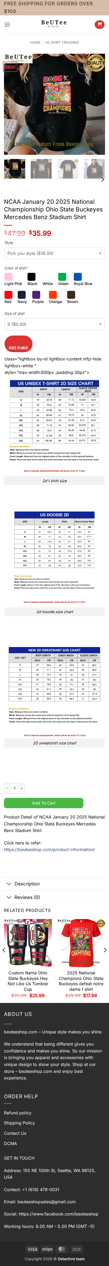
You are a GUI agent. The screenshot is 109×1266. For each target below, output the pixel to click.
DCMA (10, 1143)
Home (35, 42)
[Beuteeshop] (54, 24)
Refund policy (17, 1112)
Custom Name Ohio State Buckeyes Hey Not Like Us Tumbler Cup (28, 981)
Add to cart (43, 803)
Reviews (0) (27, 897)
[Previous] (12, 104)
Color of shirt (16, 268)
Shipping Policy (19, 1122)
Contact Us (15, 1133)
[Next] (96, 104)
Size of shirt (14, 313)
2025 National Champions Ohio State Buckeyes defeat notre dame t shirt (81, 981)
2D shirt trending (62, 42)
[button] (7, 24)
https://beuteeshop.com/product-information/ (49, 849)
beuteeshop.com (20, 1031)
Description (27, 884)
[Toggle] (9, 884)
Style (8, 242)
